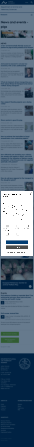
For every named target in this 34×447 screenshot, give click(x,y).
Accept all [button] (17, 242)
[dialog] (17, 223)
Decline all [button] (17, 247)
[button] (17, 252)
